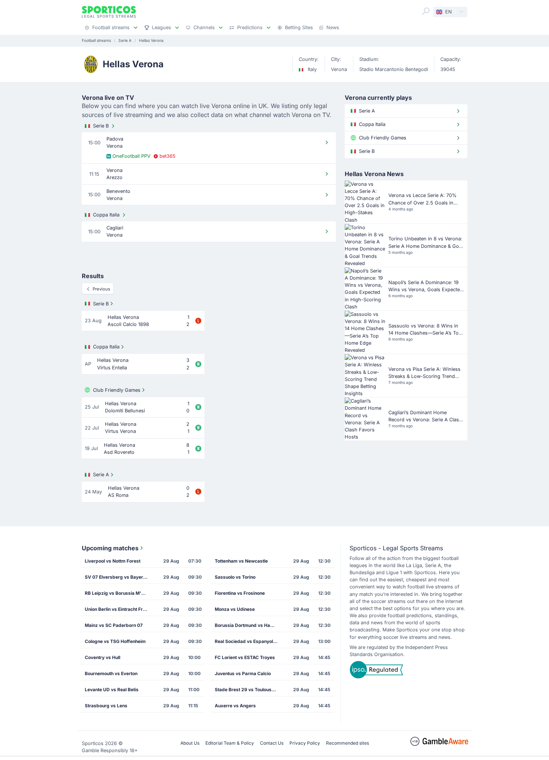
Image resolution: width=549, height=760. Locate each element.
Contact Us (271, 743)
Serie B (101, 126)
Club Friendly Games (116, 390)
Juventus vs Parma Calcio (243, 673)
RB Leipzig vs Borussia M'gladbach (119, 593)
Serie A (101, 474)
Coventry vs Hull (102, 657)
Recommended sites (347, 743)
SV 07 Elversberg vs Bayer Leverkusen (119, 577)
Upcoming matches (110, 548)
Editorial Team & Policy (229, 743)
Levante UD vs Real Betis (112, 689)
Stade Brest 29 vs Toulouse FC (248, 689)
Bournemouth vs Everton (111, 673)
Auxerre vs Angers (235, 705)
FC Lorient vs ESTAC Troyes (245, 657)
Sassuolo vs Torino (235, 577)
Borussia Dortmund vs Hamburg (249, 625)
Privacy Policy (304, 743)
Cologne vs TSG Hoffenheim (115, 641)
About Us (189, 743)
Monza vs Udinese (235, 609)
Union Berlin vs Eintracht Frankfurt (119, 609)
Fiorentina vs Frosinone (240, 593)
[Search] (425, 11)
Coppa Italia (106, 215)
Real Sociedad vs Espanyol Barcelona (249, 641)
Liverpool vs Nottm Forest (112, 561)
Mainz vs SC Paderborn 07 (114, 625)
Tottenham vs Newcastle (241, 561)
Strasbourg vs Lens (106, 705)
